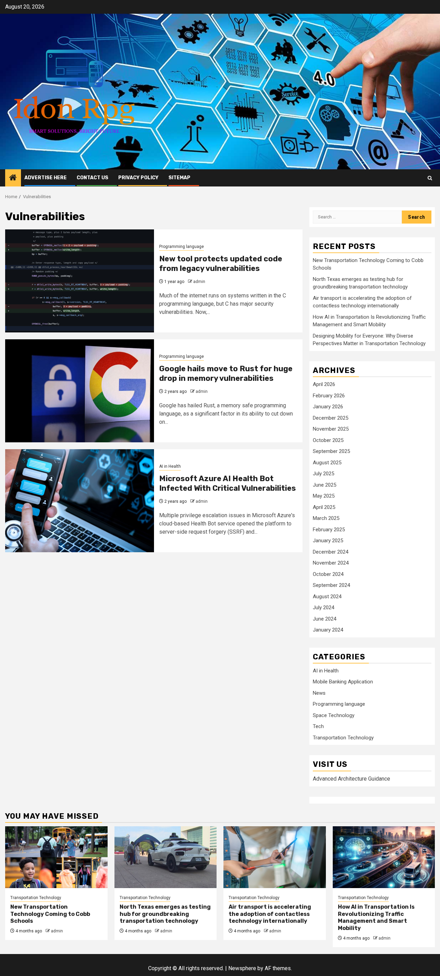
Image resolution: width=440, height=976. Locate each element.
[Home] (13, 178)
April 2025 (324, 507)
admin (199, 281)
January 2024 (328, 630)
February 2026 (329, 396)
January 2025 (328, 540)
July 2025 (323, 473)
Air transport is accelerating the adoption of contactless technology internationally (270, 914)
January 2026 (328, 407)
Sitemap (179, 178)
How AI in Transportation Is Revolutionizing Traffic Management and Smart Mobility (376, 917)
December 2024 (330, 552)
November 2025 (331, 429)
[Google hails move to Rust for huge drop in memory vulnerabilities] (79, 390)
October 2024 (328, 574)
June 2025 (324, 485)
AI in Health (170, 466)
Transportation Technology (343, 738)
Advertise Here (45, 178)
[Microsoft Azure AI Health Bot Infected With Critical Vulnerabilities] (79, 500)
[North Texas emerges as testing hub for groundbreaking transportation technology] (165, 857)
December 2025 (330, 418)
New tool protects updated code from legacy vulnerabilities (220, 263)
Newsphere (242, 968)
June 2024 (324, 619)
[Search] (430, 178)
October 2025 (328, 440)
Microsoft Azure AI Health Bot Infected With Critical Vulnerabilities (227, 483)
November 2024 (331, 563)
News (319, 693)
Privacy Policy (138, 178)
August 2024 (327, 596)
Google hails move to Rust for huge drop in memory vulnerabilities (226, 373)
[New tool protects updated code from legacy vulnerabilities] (79, 280)
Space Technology (333, 715)
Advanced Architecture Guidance (351, 778)
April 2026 (324, 384)
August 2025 (327, 462)
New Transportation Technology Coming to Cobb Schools (50, 914)
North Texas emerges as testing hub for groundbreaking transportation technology (165, 914)
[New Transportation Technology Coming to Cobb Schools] (56, 857)
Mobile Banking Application (343, 682)
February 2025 (329, 529)
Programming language (181, 246)
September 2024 (331, 585)
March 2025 (326, 518)
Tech (318, 726)
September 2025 (331, 451)
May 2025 (323, 496)
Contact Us (92, 178)
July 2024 (323, 607)
